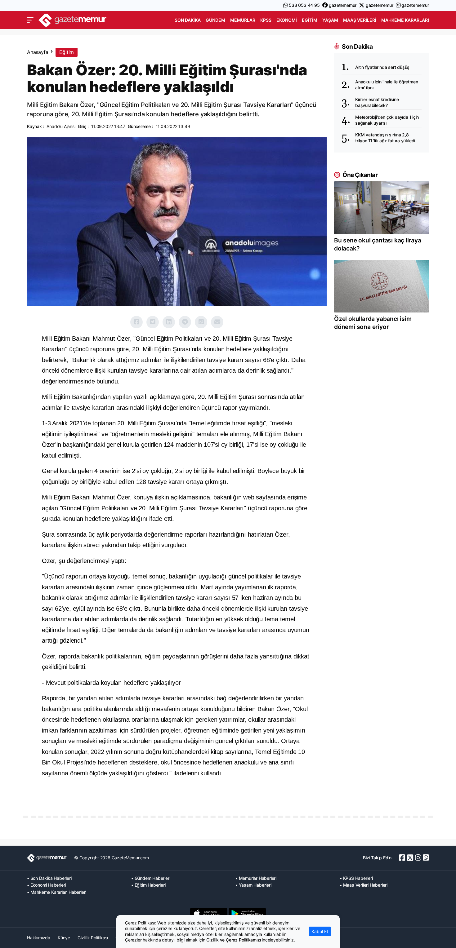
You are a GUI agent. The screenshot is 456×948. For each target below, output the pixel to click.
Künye (64, 937)
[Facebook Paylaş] (136, 322)
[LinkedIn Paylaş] (169, 322)
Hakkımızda (38, 937)
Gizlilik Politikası (93, 937)
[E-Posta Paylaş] (217, 322)
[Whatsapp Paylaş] (201, 322)
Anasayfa (37, 52)
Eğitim (309, 20)
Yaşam (330, 20)
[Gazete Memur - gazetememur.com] (72, 19)
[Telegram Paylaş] (185, 322)
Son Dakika (188, 20)
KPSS (265, 20)
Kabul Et (319, 931)
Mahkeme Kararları (405, 20)
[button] (30, 20)
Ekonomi (286, 20)
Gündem (215, 20)
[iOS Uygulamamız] (208, 913)
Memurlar (242, 20)
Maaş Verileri (359, 20)
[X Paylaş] (152, 322)
